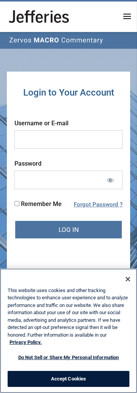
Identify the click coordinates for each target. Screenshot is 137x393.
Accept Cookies (68, 379)
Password (27, 163)
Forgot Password (96, 204)
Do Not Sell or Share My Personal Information (68, 357)
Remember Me (40, 204)
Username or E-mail (41, 123)
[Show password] (110, 180)
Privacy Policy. (26, 342)
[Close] (127, 279)
